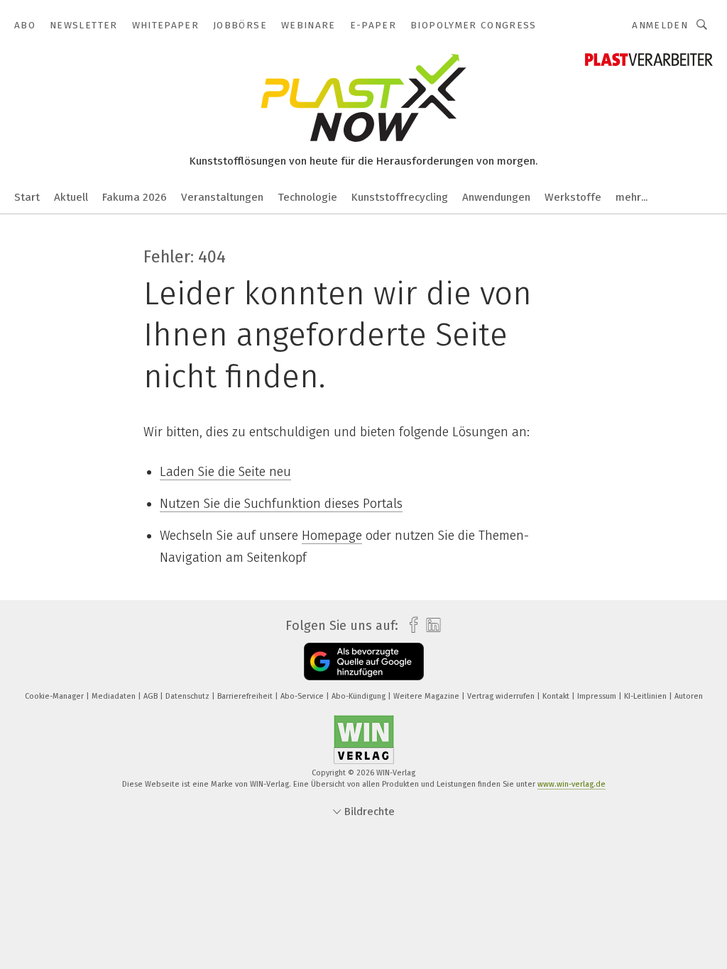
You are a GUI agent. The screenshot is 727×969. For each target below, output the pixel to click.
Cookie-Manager (55, 696)
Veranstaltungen (222, 197)
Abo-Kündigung (360, 696)
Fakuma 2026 (134, 197)
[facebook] (410, 625)
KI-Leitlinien (646, 696)
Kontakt (557, 696)
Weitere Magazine (427, 696)
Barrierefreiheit (246, 696)
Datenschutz (188, 696)
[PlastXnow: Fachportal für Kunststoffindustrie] (27, 196)
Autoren (688, 696)
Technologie (307, 197)
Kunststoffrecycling (399, 197)
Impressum (597, 696)
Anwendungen (496, 197)
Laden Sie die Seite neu (225, 472)
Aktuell (71, 197)
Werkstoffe (573, 197)
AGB (151, 696)
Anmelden (660, 25)
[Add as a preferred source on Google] (364, 661)
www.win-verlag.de (571, 784)
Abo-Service (303, 696)
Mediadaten (115, 696)
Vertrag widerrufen (502, 696)
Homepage (332, 535)
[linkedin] (429, 625)
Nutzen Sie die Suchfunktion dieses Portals (281, 503)
